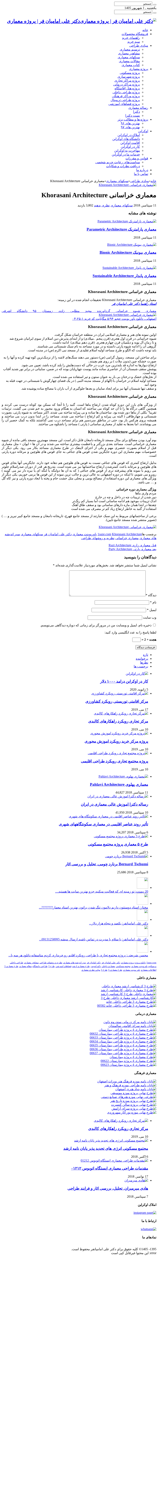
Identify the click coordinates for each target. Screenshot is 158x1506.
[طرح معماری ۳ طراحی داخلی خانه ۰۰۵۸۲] (126, 1005)
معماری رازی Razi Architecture (132, 545)
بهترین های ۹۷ (130, 127)
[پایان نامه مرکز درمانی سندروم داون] (129, 1022)
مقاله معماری (25, 966)
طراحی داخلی (16, 963)
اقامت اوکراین (130, 142)
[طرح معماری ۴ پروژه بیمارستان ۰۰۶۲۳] (128, 1064)
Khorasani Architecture (127, 534)
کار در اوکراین (130, 146)
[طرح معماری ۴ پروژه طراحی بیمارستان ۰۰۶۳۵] (123, 1045)
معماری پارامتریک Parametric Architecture (121, 229)
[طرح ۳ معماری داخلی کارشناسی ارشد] (128, 990)
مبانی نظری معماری (90, 970)
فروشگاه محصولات (135, 34)
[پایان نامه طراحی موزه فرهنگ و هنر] (130, 1085)
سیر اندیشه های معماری (74, 963)
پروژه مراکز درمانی (126, 84)
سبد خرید (133, 41)
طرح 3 (51, 966)
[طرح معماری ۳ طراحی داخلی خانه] (131, 1001)
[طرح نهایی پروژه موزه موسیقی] (133, 1093)
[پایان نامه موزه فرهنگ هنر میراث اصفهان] (126, 1081)
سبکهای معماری (129, 57)
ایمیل (151, 610)
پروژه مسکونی (130, 72)
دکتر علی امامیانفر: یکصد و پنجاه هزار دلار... (118, 923)
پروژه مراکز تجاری (127, 80)
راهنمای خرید (131, 37)
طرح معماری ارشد (81, 966)
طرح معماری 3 (11, 966)
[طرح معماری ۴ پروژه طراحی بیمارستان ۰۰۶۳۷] (123, 1053)
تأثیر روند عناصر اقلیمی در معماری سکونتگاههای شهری (103, 824)
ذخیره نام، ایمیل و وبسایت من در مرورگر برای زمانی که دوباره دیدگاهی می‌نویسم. (95, 625)
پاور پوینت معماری (131, 970)
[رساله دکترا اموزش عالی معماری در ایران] (117, 796)
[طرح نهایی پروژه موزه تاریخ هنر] (133, 1100)
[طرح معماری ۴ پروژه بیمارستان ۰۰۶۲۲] (128, 1061)
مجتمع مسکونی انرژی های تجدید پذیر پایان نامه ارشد (105, 1148)
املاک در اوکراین (128, 135)
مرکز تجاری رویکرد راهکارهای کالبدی (118, 721)
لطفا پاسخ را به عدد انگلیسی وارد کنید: (130, 632)
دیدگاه (151, 595)
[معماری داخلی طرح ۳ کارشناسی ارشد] (128, 994)
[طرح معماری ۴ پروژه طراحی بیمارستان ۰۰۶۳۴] (123, 1041)
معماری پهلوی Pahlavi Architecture (119, 784)
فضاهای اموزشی (63, 966)
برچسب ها (141, 666)
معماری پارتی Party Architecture (132, 549)
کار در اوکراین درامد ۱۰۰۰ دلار (124, 681)
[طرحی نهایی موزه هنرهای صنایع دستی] (128, 1097)
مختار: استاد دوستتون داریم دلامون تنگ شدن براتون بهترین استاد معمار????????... (93, 907)
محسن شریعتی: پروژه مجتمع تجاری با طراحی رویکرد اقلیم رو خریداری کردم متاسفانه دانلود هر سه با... (78, 955)
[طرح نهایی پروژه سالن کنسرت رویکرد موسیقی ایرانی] (133, 1104)
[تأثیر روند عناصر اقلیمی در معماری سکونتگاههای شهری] (108, 816)
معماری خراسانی (127, 538)
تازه (145, 654)
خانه (145, 30)
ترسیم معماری (130, 49)
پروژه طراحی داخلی (126, 92)
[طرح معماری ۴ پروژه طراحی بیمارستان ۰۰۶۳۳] (123, 1037)
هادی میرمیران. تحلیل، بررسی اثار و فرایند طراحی (107, 1188)
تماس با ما (141, 174)
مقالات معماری (129, 61)
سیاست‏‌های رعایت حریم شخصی (117, 162)
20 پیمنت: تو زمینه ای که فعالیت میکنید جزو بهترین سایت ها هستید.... (101, 891)
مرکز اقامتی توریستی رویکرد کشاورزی (116, 701)
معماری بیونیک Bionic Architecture (128, 252)
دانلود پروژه (140, 963)
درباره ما (142, 170)
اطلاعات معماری (148, 970)
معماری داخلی (108, 966)
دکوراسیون (96, 966)
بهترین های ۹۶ (130, 123)
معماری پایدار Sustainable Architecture (124, 276)
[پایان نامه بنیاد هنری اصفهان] (135, 1089)
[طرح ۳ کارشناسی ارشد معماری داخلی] (129, 986)
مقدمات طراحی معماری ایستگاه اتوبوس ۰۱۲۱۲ (109, 1168)
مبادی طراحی (138, 45)
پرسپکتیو (152, 966)
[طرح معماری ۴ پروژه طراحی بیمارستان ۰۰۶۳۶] (123, 1049)
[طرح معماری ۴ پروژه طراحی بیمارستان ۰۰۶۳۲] (123, 1033)
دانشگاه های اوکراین (126, 139)
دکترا (136, 111)
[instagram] (145, 1212)
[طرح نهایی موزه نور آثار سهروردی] (131, 1112)
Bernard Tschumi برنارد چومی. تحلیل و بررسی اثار (106, 864)
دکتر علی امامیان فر (58, 534)
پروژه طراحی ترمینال (125, 100)
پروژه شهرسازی (128, 76)
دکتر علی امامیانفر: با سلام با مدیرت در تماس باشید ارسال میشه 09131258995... (93, 939)
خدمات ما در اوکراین (126, 154)
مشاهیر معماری (129, 53)
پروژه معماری (138, 69)
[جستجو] (154, 4)
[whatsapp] (148, 1229)
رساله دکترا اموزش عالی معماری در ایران (114, 804)
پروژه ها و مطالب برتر (133, 119)
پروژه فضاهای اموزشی (124, 104)
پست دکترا (132, 115)
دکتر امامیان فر (94, 963)
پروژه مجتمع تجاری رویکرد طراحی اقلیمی (114, 761)
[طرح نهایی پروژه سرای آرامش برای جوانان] (134, 1108)
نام (153, 602)
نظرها (144, 662)
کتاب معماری (131, 65)
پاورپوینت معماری (84, 534)
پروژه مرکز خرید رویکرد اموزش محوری (116, 741)
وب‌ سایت (149, 617)
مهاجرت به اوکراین (127, 150)
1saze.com (104, 534)
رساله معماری (138, 107)
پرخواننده (142, 658)
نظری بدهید (102, 205)
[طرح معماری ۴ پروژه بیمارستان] (133, 1057)
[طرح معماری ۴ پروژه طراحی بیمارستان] (127, 1029)
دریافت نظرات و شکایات (123, 166)
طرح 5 (104, 970)
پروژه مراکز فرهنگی (126, 96)
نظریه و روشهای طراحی (97, 538)
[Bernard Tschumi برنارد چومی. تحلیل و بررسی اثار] (126, 856)
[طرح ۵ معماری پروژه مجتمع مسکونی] (121, 836)
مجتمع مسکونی (123, 966)
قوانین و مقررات (136, 158)
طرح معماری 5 (115, 970)
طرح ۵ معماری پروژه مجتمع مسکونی (118, 844)
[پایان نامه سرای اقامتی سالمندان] (132, 1026)
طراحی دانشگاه (40, 966)
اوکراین (143, 131)
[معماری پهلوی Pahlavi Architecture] (123, 776)
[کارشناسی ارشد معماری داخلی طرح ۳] (128, 998)
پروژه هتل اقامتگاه (127, 88)
